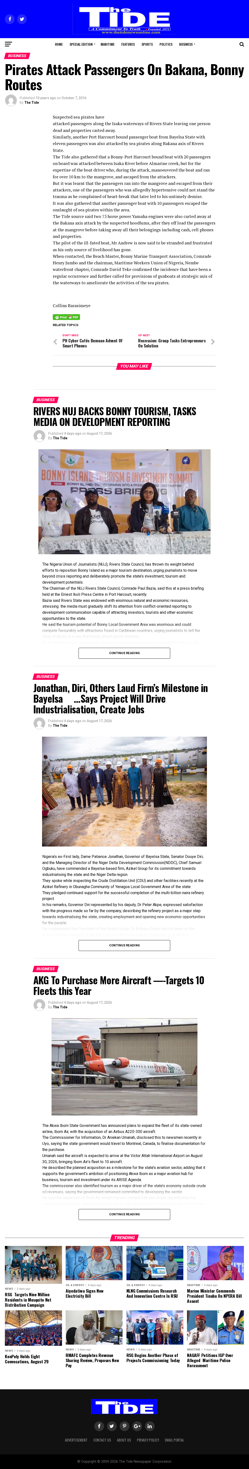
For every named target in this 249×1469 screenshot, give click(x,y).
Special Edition (81, 44)
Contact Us (102, 1440)
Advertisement (76, 1440)
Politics (166, 44)
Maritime (108, 44)
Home (59, 44)
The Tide (31, 102)
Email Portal (174, 1440)
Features (128, 44)
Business (186, 44)
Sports (147, 44)
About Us (124, 1440)
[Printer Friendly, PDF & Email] (66, 317)
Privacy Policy (148, 1440)
